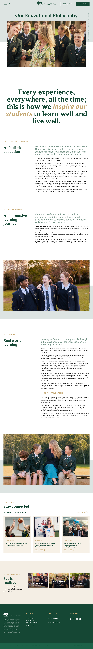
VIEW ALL (80, 512)
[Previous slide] (85, 512)
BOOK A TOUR (67, 4)
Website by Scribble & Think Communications (78, 646)
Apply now (83, 4)
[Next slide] (88, 512)
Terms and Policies (46, 646)
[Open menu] (5, 4)
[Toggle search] (10, 3)
